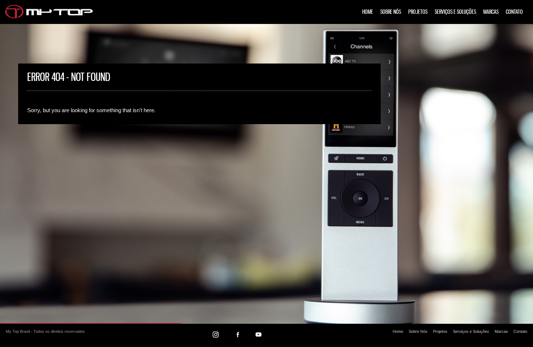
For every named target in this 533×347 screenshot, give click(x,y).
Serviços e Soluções (455, 12)
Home (367, 12)
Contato (514, 12)
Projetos (417, 12)
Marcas (491, 12)
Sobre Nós (390, 12)
